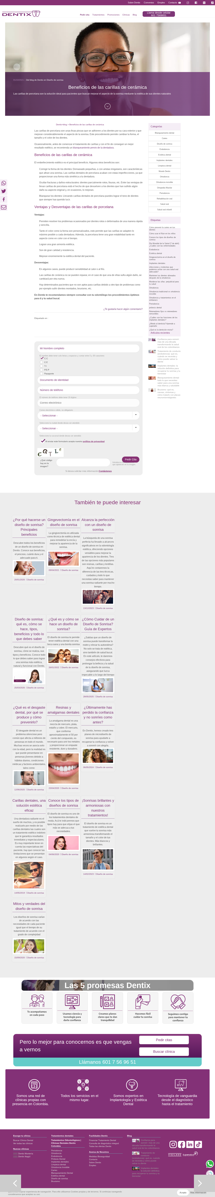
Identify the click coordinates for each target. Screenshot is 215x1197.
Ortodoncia (164, 177)
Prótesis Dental (58, 1159)
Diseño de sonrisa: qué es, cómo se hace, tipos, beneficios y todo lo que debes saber (29, 629)
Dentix (59, 124)
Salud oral (164, 204)
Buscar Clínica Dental (23, 1140)
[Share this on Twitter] (3, 191)
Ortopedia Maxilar (164, 188)
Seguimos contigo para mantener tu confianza (178, 1017)
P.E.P (46, 370)
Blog (135, 15)
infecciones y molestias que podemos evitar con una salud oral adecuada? (163, 269)
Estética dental (164, 155)
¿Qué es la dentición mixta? (161, 330)
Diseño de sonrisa (164, 144)
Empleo (161, 2)
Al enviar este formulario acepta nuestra (75, 441)
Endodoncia (165, 149)
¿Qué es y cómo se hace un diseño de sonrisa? (63, 624)
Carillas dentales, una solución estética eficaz (29, 805)
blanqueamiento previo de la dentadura (93, 147)
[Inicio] (21, 14)
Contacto (172, 2)
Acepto (183, 1192)
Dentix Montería (25, 1153)
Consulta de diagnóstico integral (104, 1143)
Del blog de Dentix (34, 80)
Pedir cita (84, 15)
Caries (164, 138)
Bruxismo (55, 1181)
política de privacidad (94, 441)
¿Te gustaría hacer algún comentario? (123, 309)
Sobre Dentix (134, 2)
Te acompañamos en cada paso (37, 1013)
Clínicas (126, 15)
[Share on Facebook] (3, 199)
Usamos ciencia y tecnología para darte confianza (72, 1017)
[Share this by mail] (3, 207)
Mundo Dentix (164, 171)
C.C (46, 358)
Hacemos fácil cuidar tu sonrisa (143, 1015)
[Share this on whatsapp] (3, 183)
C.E (46, 362)
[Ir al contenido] (108, 106)
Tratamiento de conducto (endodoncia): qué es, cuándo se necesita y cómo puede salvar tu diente (169, 356)
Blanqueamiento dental (164, 133)
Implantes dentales (164, 160)
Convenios (149, 2)
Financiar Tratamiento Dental (102, 1140)
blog (65, 124)
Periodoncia (165, 193)
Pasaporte (49, 373)
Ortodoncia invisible (164, 182)
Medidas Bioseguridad (99, 1156)
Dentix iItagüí (24, 1156)
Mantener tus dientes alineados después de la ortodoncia (162, 276)
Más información (198, 1192)
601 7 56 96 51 (107, 1062)
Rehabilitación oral (164, 199)
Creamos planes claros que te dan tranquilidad (107, 1017)
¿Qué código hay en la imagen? (46, 463)
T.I (45, 366)
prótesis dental (155, 308)
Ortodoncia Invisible (60, 1167)
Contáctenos (105, 471)
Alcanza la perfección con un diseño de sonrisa (97, 524)
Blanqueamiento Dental (62, 1173)
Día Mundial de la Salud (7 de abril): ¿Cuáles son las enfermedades (164, 244)
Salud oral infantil (164, 210)
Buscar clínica (164, 1052)
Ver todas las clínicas (23, 1143)
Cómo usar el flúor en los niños (162, 233)
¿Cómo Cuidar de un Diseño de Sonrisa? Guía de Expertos (98, 624)
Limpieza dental (164, 166)
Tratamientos (98, 15)
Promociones (113, 15)
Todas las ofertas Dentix (100, 1146)
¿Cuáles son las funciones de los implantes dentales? (163, 318)
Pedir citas (164, 1040)
